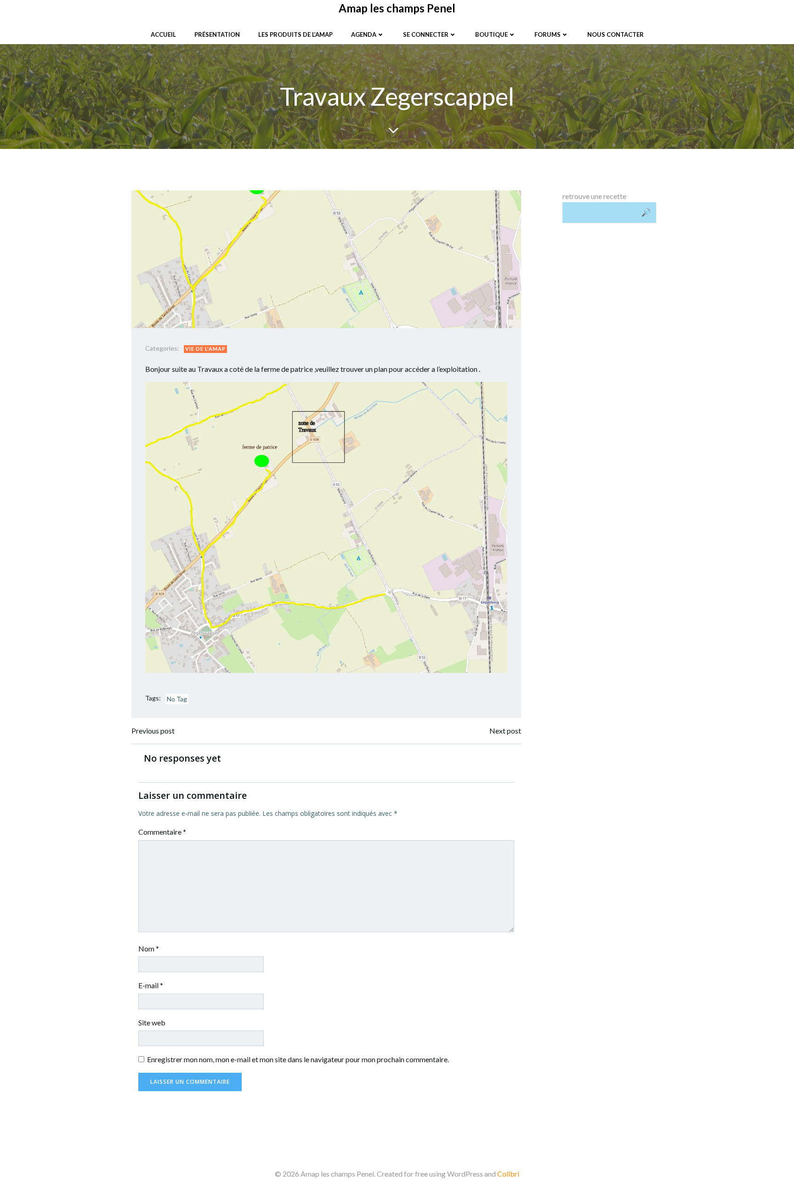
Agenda (363, 34)
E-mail (150, 985)
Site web (151, 1022)
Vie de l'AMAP (205, 349)
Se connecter (425, 34)
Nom (148, 948)
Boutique (491, 34)
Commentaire (162, 831)
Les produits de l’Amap (295, 34)
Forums (547, 34)
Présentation (217, 34)
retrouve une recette (594, 196)
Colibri (508, 1173)
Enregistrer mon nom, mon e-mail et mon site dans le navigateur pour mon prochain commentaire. (298, 1059)
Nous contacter (615, 34)
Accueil (163, 34)
